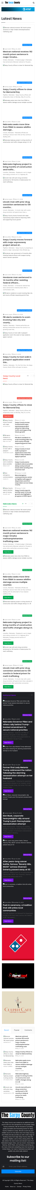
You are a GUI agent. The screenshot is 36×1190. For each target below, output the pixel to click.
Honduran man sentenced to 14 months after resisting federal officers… (17, 280)
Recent (6, 1030)
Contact (19, 1186)
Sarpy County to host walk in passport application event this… (17, 360)
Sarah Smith (7, 49)
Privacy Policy (27, 1186)
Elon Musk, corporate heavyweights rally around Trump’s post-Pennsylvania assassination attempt (16, 819)
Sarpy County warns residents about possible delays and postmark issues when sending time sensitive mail (24, 466)
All (22, 503)
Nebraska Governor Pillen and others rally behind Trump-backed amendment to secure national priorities (17, 725)
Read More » (8, 416)
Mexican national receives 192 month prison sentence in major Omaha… (17, 54)
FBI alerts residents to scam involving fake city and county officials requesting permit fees (23, 440)
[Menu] (2, 3)
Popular (16, 1030)
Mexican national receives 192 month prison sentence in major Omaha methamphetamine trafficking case (22, 1041)
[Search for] (34, 3)
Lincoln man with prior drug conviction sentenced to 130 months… (17, 205)
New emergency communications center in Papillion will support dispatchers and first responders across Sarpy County (24, 480)
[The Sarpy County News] (12, 2)
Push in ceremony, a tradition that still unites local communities (17, 908)
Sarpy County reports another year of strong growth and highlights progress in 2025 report (23, 493)
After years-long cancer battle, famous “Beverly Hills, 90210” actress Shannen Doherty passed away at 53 (17, 865)
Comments (28, 1030)
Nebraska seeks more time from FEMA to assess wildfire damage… (17, 127)
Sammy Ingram (8, 86)
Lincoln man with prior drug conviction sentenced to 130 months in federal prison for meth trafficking (17, 672)
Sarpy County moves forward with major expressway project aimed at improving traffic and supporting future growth (23, 427)
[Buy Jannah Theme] (18, 9)
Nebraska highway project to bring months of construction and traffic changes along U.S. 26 (18, 626)
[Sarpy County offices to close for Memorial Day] (8, 1054)
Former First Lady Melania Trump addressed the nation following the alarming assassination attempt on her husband (18, 773)
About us (12, 1186)
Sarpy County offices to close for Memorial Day (17, 90)
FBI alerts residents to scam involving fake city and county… (16, 320)
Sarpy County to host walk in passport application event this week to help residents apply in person (23, 452)
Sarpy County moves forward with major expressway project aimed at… (17, 242)
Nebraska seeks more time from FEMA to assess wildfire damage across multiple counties (17, 580)
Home (7, 1186)
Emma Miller (7, 121)
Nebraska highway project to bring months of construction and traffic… (17, 167)
